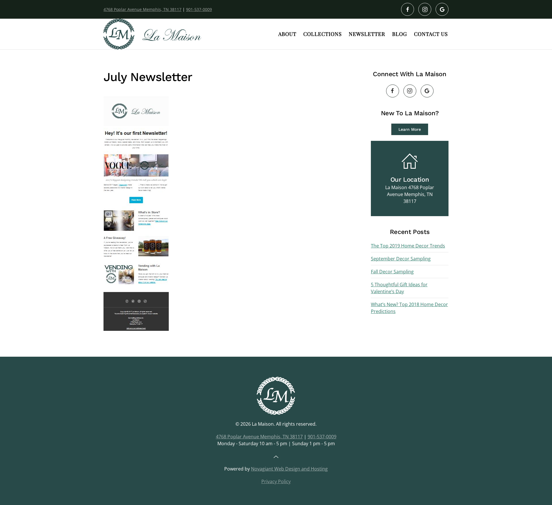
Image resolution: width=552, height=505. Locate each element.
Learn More (409, 129)
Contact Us (431, 33)
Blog (399, 33)
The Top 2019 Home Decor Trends (408, 246)
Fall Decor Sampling (392, 271)
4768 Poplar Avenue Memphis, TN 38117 (142, 9)
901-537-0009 (199, 9)
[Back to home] (152, 34)
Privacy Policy (276, 481)
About (287, 33)
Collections (322, 33)
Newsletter (367, 33)
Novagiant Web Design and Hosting (289, 469)
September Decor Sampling (401, 259)
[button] (276, 457)
